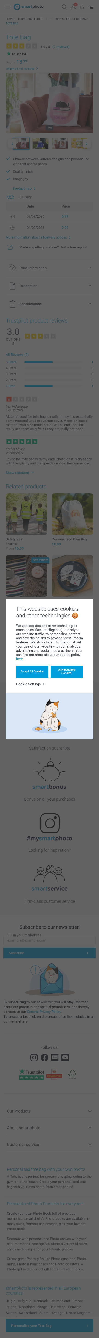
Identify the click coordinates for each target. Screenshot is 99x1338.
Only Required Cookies (66, 671)
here (19, 659)
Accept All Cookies (32, 671)
